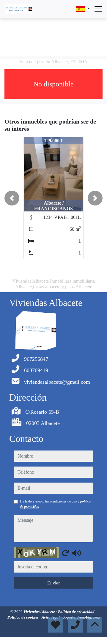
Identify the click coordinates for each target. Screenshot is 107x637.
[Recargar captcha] (65, 553)
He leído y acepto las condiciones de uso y (55, 504)
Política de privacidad (76, 611)
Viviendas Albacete (39, 611)
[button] (11, 198)
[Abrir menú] (98, 9)
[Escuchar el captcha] (76, 553)
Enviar (53, 582)
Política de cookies (23, 617)
